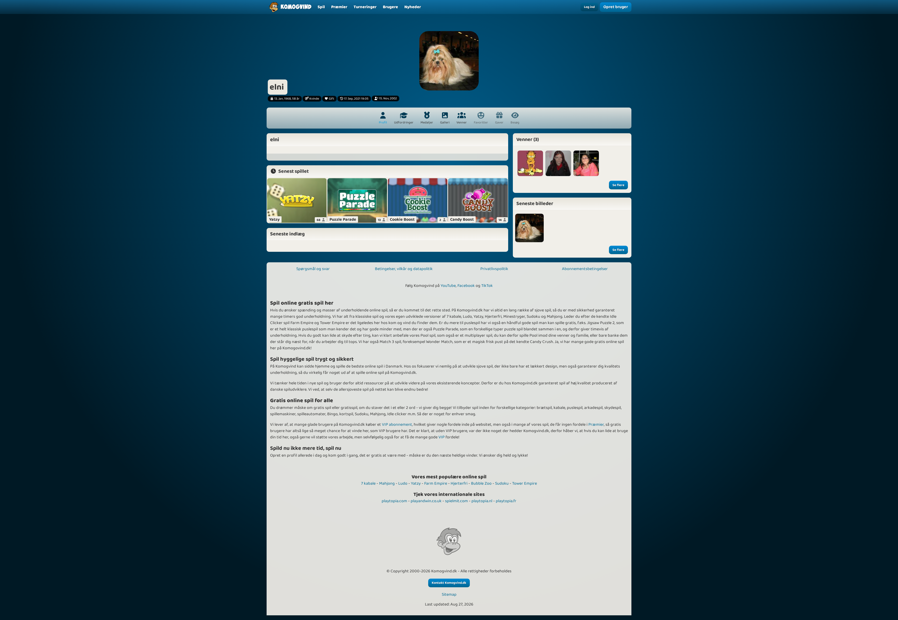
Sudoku (502, 483)
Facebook (466, 285)
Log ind (589, 7)
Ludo (402, 483)
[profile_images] (529, 228)
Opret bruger (616, 7)
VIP (441, 437)
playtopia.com (394, 501)
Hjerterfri (459, 483)
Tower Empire (524, 483)
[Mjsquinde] (586, 163)
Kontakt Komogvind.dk (449, 583)
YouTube (448, 285)
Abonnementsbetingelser (585, 269)
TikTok (487, 285)
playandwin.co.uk (426, 501)
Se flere (618, 185)
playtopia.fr (506, 501)
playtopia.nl (481, 501)
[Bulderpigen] (558, 163)
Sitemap (449, 594)
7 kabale (368, 483)
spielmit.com (456, 501)
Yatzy (416, 483)
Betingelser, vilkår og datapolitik (404, 269)
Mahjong (387, 483)
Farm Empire (435, 483)
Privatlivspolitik (494, 269)
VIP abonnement (397, 424)
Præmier (596, 424)
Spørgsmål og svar (313, 269)
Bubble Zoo (481, 483)
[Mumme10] (530, 163)
